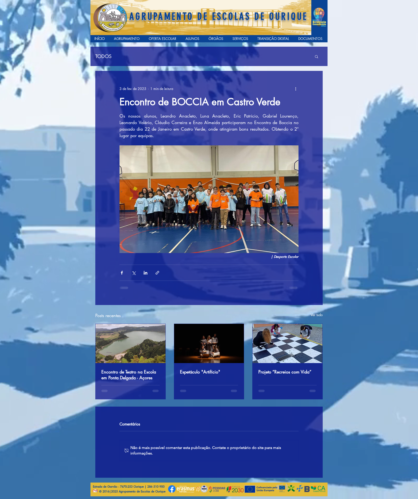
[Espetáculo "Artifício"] (209, 343)
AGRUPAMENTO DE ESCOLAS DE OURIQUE (218, 16)
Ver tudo (317, 315)
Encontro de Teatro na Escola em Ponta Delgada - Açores (128, 374)
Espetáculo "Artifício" (200, 372)
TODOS (103, 56)
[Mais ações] (296, 88)
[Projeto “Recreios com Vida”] (287, 343)
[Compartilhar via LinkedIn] (145, 272)
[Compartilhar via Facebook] (121, 272)
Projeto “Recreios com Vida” (284, 372)
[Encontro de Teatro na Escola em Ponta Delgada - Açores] (130, 343)
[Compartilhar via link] (157, 272)
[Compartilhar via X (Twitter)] (133, 272)
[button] (316, 56)
